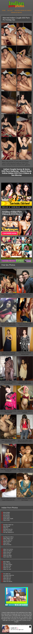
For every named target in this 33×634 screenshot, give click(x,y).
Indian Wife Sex (7, 578)
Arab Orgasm (6, 561)
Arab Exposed (6, 526)
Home (4, 10)
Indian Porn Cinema (8, 549)
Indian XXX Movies (7, 581)
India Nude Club (7, 566)
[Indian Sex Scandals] (16, 249)
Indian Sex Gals (7, 554)
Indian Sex (5, 527)
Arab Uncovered (7, 544)
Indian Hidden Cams (8, 538)
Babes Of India (7, 563)
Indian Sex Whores (7, 550)
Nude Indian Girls (7, 557)
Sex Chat (10, 10)
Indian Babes (6, 543)
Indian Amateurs (7, 541)
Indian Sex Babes (7, 555)
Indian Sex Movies (16, 12)
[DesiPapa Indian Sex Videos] (16, 222)
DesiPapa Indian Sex (8, 524)
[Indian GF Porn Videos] (16, 195)
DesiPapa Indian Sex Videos (23, 10)
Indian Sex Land (7, 569)
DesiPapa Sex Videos (8, 537)
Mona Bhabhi (6, 512)
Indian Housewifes (7, 531)
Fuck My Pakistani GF (8, 532)
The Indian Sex (6, 573)
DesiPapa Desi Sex (8, 529)
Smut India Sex (7, 580)
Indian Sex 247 (6, 567)
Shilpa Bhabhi (6, 520)
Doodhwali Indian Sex (8, 575)
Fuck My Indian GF (7, 540)
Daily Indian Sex (7, 577)
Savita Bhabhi (6, 517)
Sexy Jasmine (6, 515)
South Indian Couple (8, 518)
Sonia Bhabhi (6, 514)
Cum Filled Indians (7, 564)
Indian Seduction (7, 552)
